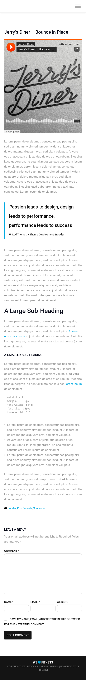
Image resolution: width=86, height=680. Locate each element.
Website (62, 602)
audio (12, 508)
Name (8, 602)
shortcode (39, 508)
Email (35, 602)
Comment (11, 550)
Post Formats (24, 508)
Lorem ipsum (73, 383)
